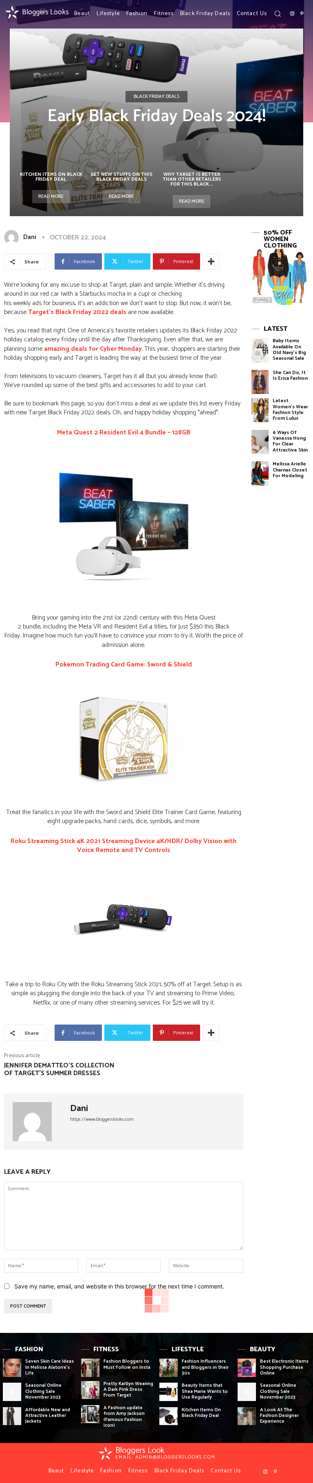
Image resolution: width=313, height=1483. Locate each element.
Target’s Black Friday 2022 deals (77, 312)
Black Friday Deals (156, 96)
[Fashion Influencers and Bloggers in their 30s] (168, 1368)
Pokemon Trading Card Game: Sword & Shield (123, 664)
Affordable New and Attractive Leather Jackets (47, 1415)
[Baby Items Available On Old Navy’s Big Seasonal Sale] (260, 350)
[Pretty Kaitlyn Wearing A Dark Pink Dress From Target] (90, 1390)
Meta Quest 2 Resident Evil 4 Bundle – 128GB (123, 432)
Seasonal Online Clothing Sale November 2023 (43, 1391)
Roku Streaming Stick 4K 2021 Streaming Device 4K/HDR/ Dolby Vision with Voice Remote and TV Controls (123, 846)
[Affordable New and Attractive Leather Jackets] (12, 1416)
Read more (51, 196)
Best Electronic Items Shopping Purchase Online (284, 1367)
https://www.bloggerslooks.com (102, 1119)
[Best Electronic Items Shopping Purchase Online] (247, 1368)
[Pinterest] (302, 14)
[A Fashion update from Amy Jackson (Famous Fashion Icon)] (90, 1414)
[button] (277, 13)
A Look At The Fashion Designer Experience (279, 1415)
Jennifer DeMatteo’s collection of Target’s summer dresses (59, 1069)
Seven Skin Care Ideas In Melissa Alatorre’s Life (49, 1367)
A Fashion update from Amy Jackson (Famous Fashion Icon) (124, 1416)
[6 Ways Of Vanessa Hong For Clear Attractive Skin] (260, 442)
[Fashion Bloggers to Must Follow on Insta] (90, 1368)
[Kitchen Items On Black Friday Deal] (168, 1416)
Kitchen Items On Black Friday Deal (51, 176)
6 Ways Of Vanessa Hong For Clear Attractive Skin (290, 441)
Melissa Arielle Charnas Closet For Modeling (290, 470)
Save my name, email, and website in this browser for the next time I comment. (119, 1286)
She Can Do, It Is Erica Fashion (290, 375)
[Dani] (13, 237)
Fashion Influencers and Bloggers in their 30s (205, 1367)
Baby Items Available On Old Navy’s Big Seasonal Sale (289, 349)
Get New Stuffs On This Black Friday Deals (121, 176)
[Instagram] (292, 14)
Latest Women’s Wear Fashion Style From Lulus (290, 409)
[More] (211, 261)
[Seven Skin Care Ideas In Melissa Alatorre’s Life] (12, 1368)
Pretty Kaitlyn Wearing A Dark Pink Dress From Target (128, 1389)
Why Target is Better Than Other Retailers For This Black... (192, 179)
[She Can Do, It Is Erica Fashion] (260, 382)
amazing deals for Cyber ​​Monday (93, 348)
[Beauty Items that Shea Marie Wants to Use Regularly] (168, 1392)
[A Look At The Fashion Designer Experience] (247, 1416)
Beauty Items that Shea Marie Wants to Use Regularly (205, 1391)
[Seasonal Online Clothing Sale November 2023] (12, 1392)
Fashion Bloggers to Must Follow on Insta (127, 1364)
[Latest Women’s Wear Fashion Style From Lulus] (260, 410)
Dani (29, 237)
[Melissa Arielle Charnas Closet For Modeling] (260, 473)
